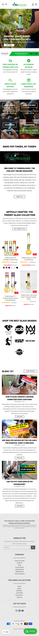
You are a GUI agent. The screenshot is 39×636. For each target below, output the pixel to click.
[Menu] (3, 4)
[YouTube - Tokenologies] (22, 611)
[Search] (6, 4)
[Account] (33, 4)
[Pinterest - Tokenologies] (19, 611)
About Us (19, 196)
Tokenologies (22, 629)
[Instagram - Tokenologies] (16, 611)
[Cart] (36, 4)
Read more (19, 416)
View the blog (30, 371)
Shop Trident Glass (19, 229)
